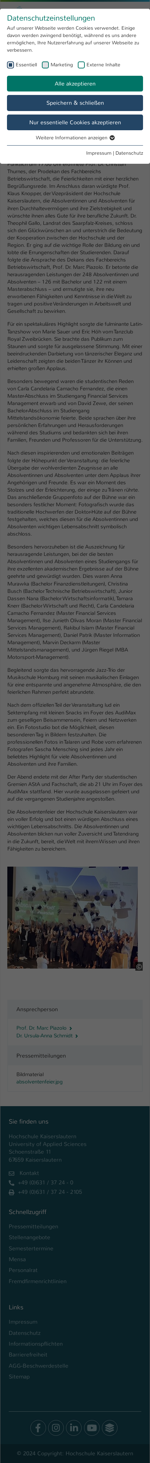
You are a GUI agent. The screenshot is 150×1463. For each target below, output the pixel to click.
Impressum (99, 153)
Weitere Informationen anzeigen (72, 137)
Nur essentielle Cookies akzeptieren (75, 122)
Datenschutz (129, 153)
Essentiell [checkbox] (26, 64)
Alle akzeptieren (75, 83)
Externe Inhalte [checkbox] (103, 64)
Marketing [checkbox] (62, 64)
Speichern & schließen (75, 102)
